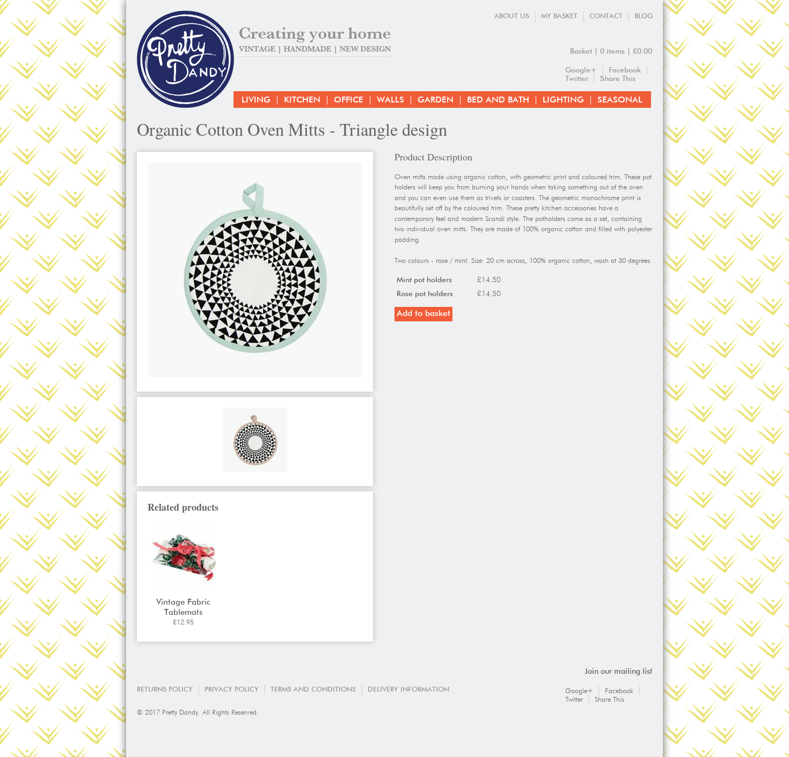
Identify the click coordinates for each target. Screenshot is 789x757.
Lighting (563, 100)
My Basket (559, 16)
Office (348, 100)
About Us (511, 16)
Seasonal (619, 100)
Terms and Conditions (313, 689)
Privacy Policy (231, 689)
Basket (581, 51)
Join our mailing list (618, 671)
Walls (390, 100)
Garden (436, 100)
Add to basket (423, 314)
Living (256, 100)
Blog (643, 16)
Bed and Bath (498, 100)
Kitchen (302, 100)
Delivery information (408, 689)
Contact (606, 16)
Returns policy (165, 689)
